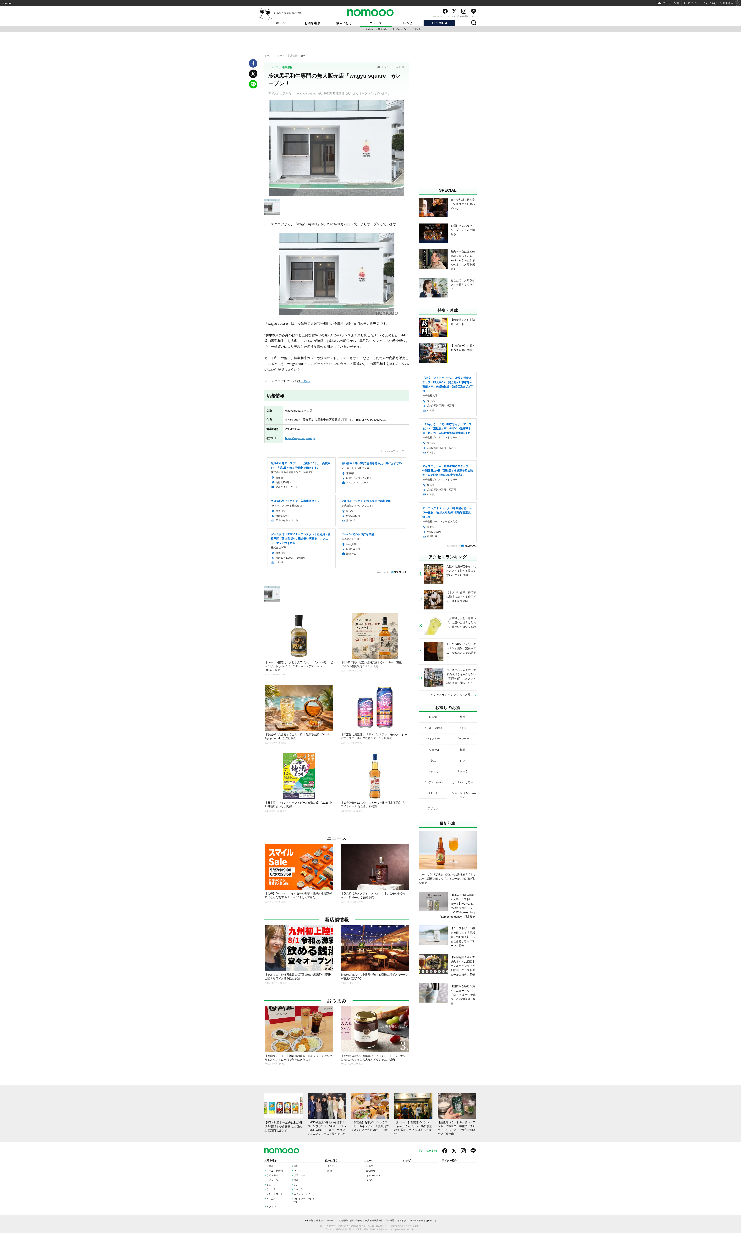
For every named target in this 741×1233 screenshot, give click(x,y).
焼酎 (296, 1166)
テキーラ (298, 1189)
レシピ (407, 23)
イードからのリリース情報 (410, 1220)
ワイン (297, 1170)
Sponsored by (383, 572)
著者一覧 (309, 1220)
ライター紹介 (449, 1160)
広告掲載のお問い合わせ (350, 1220)
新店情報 (382, 29)
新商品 (369, 29)
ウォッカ (271, 1189)
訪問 (329, 1170)
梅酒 (296, 1180)
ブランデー (299, 1175)
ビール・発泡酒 (274, 1170)
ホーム (280, 23)
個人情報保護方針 (373, 1220)
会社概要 (390, 1220)
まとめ (330, 1166)
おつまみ (337, 1000)
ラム (268, 1184)
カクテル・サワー (303, 1194)
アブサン (271, 1206)
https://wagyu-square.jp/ (300, 438)
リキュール (272, 1180)
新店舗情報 (337, 919)
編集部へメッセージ (325, 1220)
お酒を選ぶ (312, 23)
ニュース (376, 23)
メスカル (271, 1198)
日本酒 (269, 1166)
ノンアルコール (274, 1194)
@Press (430, 1220)
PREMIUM (439, 23)
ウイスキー (272, 1175)
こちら (305, 381)
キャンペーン (399, 29)
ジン (296, 1184)
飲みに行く (344, 23)
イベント (416, 29)
